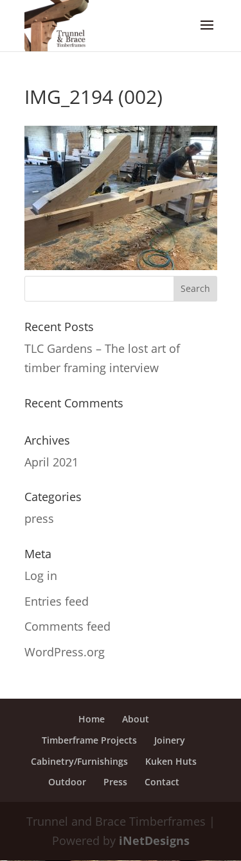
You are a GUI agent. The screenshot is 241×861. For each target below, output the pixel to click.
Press (115, 782)
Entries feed (56, 601)
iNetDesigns (154, 840)
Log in (40, 575)
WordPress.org (64, 652)
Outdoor (67, 782)
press (39, 518)
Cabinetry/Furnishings (79, 761)
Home (91, 719)
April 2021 (51, 462)
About (135, 719)
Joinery (169, 740)
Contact (162, 782)
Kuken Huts (171, 761)
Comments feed (67, 626)
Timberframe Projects (89, 740)
